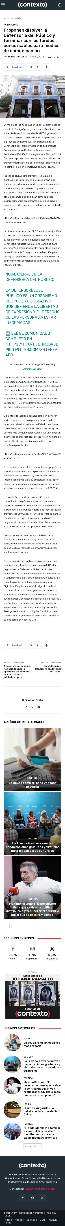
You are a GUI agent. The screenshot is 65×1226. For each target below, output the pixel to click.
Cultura (32, 838)
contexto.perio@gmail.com (40, 1188)
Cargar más (31, 1146)
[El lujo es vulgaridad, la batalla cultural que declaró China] (12, 1109)
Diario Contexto (17, 56)
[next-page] (11, 926)
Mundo (27, 1104)
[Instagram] (32, 1197)
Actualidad (16, 18)
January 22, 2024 (32, 368)
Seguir (32, 947)
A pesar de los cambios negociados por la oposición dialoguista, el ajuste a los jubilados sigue (17, 672)
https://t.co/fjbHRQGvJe (31, 344)
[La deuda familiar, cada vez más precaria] (32, 759)
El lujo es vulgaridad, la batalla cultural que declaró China (42, 1111)
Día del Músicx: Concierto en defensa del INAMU (48, 669)
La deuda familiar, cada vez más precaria (32, 784)
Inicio (6, 18)
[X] (32, 706)
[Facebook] (26, 706)
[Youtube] (39, 706)
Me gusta (13, 947)
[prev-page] (6, 926)
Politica (32, 778)
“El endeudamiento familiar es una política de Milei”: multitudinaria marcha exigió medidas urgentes (42, 1132)
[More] (46, 67)
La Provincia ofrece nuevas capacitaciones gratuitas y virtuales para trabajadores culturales (32, 847)
